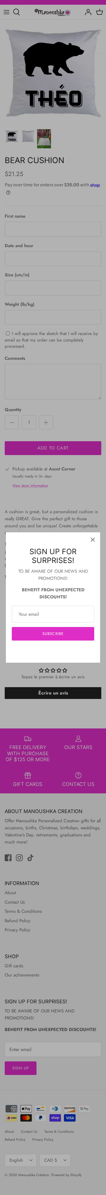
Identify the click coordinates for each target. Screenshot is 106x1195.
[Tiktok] (62, 651)
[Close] (92, 539)
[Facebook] (44, 651)
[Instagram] (53, 651)
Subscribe (52, 633)
